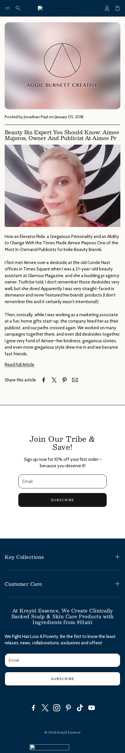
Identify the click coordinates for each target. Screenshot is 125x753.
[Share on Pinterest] (64, 380)
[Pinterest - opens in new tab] (68, 707)
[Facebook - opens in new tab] (33, 707)
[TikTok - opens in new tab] (79, 707)
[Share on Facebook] (44, 380)
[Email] (75, 380)
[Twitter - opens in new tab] (45, 707)
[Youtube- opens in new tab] (91, 707)
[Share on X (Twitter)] (54, 380)
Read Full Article (19, 364)
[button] (7, 8)
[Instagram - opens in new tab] (56, 707)
